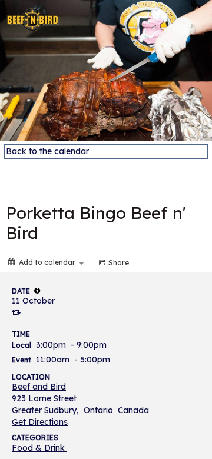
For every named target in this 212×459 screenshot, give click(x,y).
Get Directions (40, 422)
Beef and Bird (39, 386)
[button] (37, 290)
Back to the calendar (47, 151)
